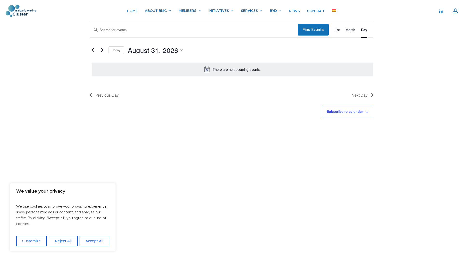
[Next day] (102, 50)
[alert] (232, 69)
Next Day (360, 95)
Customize (31, 241)
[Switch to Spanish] (334, 11)
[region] (63, 217)
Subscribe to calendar (345, 111)
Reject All (63, 241)
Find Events (313, 29)
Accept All (94, 241)
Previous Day (107, 95)
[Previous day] (92, 50)
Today (116, 50)
